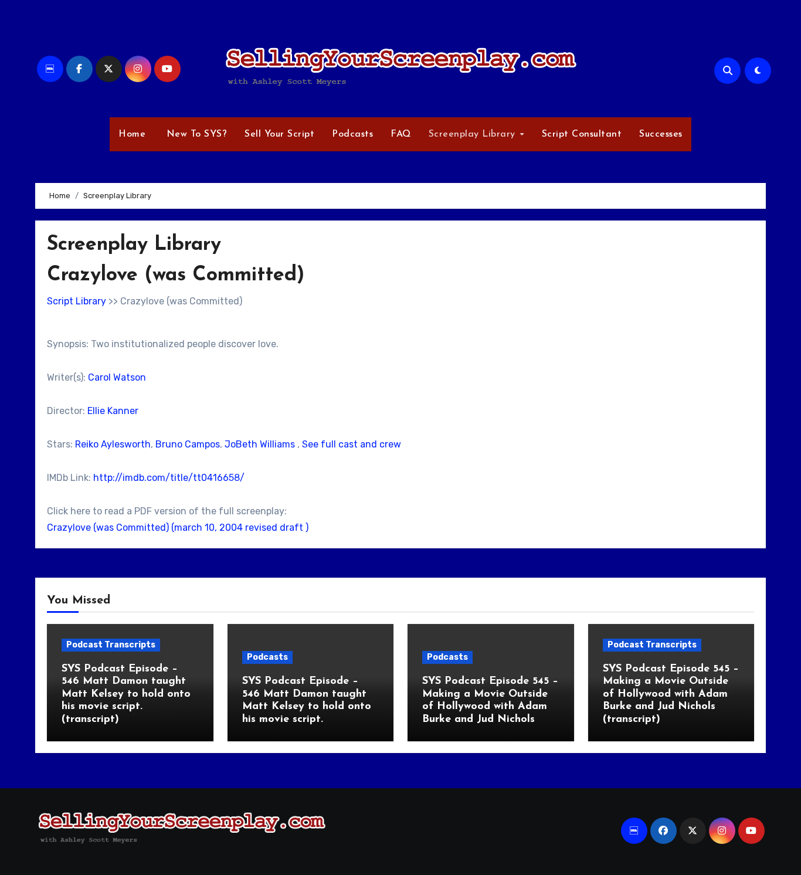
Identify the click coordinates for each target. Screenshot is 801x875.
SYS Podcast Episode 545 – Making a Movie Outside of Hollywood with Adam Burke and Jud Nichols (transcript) (671, 694)
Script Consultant (582, 134)
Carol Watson (117, 377)
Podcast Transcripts (110, 645)
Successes (661, 134)
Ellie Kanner (112, 410)
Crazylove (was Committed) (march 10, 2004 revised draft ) (177, 527)
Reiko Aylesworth (113, 444)
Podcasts (352, 134)
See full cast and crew (351, 444)
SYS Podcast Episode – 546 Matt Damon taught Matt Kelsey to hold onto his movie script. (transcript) (126, 694)
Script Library (76, 301)
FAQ (401, 134)
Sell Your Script (279, 134)
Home (131, 134)
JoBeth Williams (260, 444)
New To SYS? (195, 134)
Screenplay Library (474, 134)
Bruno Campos (187, 444)
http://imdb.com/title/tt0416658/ (169, 477)
